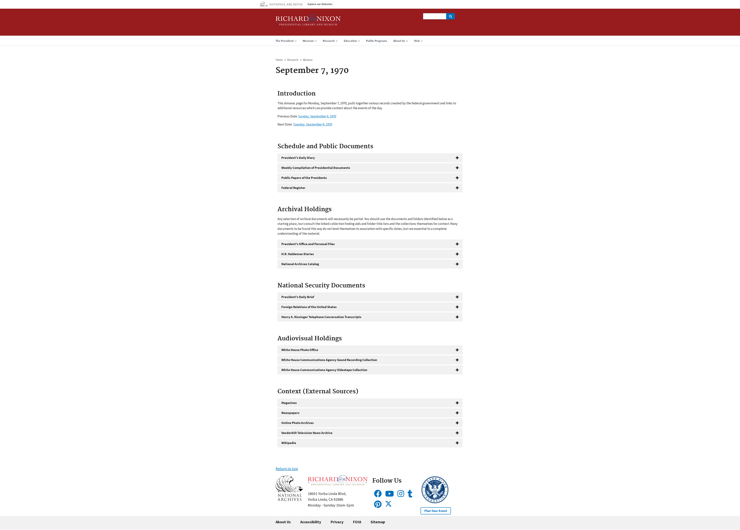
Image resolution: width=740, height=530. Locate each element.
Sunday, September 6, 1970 (317, 116)
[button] (289, 499)
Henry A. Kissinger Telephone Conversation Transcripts (321, 317)
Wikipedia (288, 443)
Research (293, 60)
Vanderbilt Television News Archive (306, 433)
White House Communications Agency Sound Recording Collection (329, 360)
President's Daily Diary (298, 158)
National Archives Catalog (300, 264)
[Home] (308, 21)
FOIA (357, 521)
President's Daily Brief (297, 297)
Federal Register (293, 188)
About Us (283, 521)
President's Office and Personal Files (308, 244)
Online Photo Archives (297, 423)
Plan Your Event (435, 511)
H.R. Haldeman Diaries (297, 254)
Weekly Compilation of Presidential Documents (315, 168)
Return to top (287, 468)
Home (279, 60)
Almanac (308, 60)
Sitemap (378, 521)
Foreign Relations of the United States (309, 307)
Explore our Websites (320, 4)
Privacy (336, 521)
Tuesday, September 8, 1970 (312, 124)
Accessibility (310, 521)
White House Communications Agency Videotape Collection (324, 370)
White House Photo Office (299, 350)
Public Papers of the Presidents (304, 178)
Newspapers (290, 413)
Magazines (289, 403)
